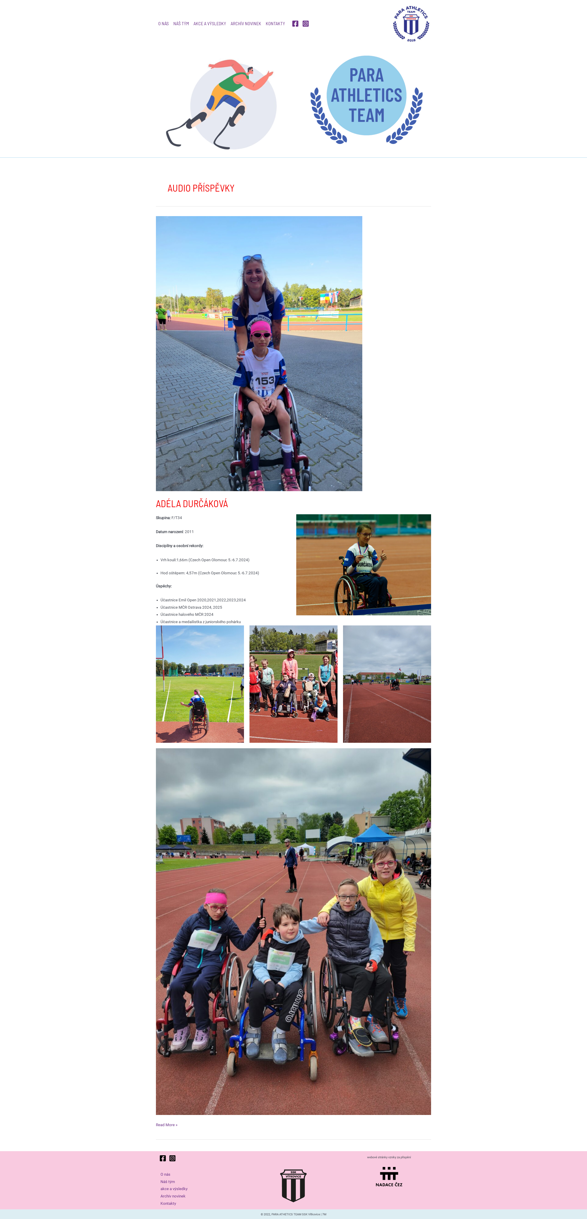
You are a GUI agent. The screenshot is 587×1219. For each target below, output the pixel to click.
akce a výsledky (210, 23)
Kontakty (275, 23)
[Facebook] (295, 23)
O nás (163, 23)
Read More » (166, 1125)
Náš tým (181, 23)
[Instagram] (305, 23)
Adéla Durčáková (192, 503)
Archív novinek (246, 23)
